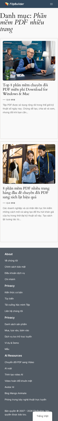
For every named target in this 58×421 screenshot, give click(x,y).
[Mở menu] (51, 4)
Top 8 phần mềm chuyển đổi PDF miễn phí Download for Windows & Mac (25, 89)
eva (13, 99)
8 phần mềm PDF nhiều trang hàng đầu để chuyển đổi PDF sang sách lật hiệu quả (26, 192)
